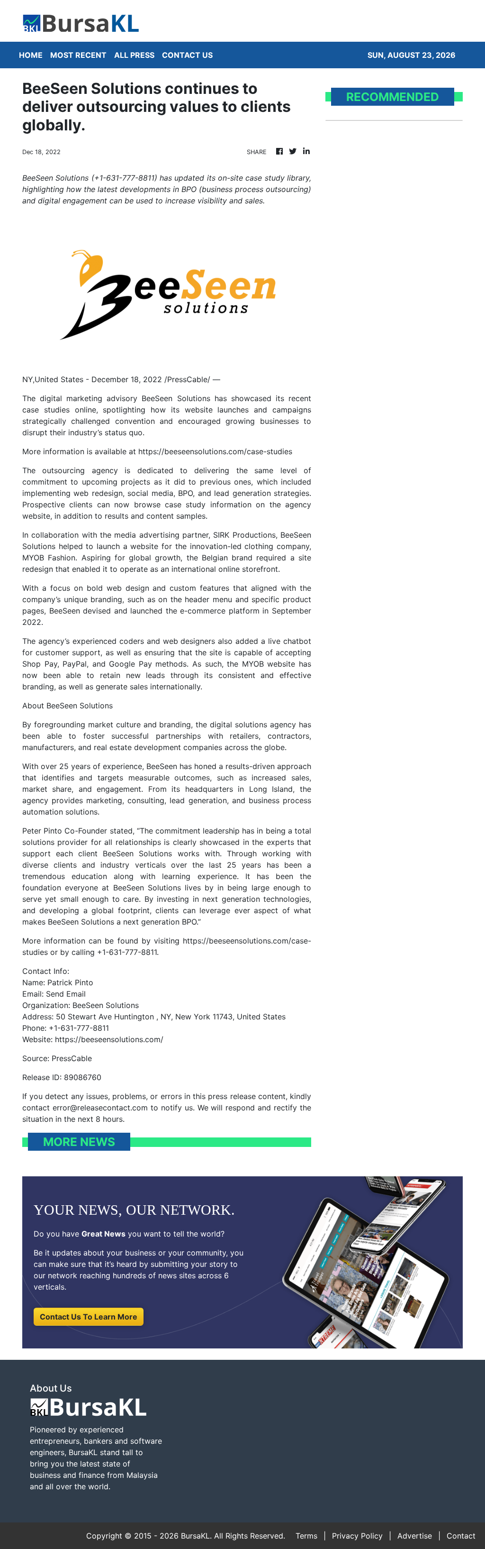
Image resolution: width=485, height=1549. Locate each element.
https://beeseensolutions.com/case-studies (215, 451)
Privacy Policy (357, 1535)
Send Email (66, 994)
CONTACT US (187, 55)
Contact (461, 1535)
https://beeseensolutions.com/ (109, 1039)
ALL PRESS (134, 55)
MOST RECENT (78, 55)
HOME (31, 55)
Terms (306, 1535)
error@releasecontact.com (100, 1107)
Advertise (414, 1535)
